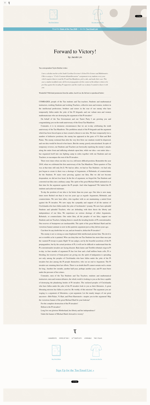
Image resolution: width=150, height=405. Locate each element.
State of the (64, 338)
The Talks (98, 338)
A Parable (87, 338)
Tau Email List (92, 29)
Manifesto (52, 338)
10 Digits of (77, 338)
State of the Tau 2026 (68, 29)
